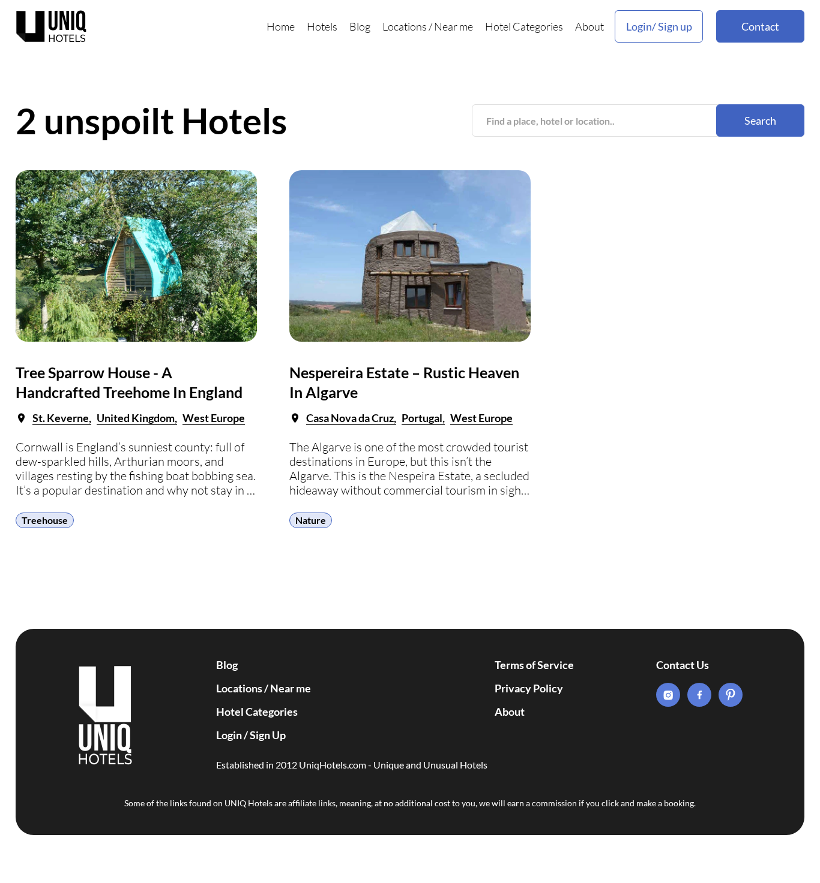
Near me (453, 26)
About (589, 26)
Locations (404, 26)
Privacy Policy (529, 688)
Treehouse (45, 520)
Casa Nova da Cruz (350, 417)
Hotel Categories (524, 26)
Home (281, 26)
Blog (359, 26)
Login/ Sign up (659, 26)
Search (760, 120)
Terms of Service (534, 664)
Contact (760, 26)
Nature (310, 520)
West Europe (213, 417)
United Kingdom (136, 417)
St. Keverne (60, 417)
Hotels (322, 26)
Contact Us (682, 664)
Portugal (422, 417)
